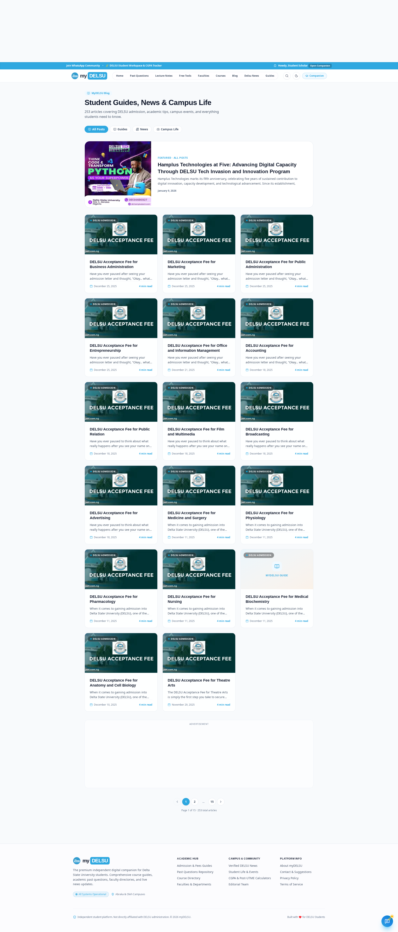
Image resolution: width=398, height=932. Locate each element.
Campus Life (169, 129)
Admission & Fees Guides (194, 866)
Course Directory (188, 878)
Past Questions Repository (195, 872)
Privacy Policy (289, 878)
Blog (235, 75)
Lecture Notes (163, 75)
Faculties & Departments (194, 884)
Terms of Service (291, 884)
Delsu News (251, 75)
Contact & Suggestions (296, 872)
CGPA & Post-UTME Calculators (250, 878)
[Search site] (287, 76)
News (144, 129)
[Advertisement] (199, 31)
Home (119, 75)
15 (212, 802)
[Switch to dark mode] (296, 76)
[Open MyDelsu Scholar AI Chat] (387, 921)
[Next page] (220, 801)
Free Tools (185, 75)
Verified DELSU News (243, 866)
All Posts (98, 129)
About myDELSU (291, 866)
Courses (221, 75)
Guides (270, 75)
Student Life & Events (243, 872)
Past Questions (139, 75)
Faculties (203, 75)
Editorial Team (239, 884)
